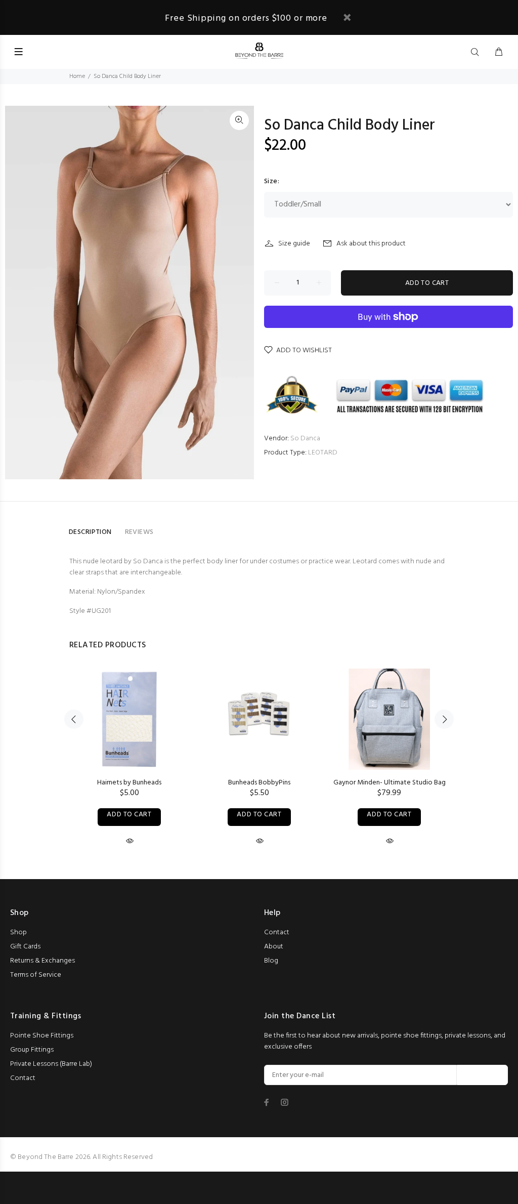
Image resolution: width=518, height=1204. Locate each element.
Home (77, 76)
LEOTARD (322, 453)
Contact (276, 932)
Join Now (482, 1075)
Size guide (294, 244)
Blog (271, 961)
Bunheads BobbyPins (259, 782)
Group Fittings (32, 1050)
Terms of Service (35, 975)
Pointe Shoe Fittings (41, 1036)
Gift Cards (25, 946)
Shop (18, 932)
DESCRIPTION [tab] (90, 532)
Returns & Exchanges (42, 961)
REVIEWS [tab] (139, 532)
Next (444, 719)
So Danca (305, 438)
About (273, 946)
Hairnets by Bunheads (129, 782)
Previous (73, 719)
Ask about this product (371, 244)
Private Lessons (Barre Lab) (51, 1064)
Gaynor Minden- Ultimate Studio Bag (389, 782)
